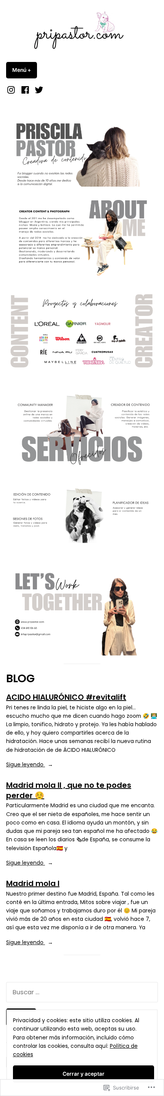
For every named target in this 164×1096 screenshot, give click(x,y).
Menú (24, 70)
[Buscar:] (82, 992)
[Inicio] (12, 90)
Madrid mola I (32, 883)
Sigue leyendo (25, 764)
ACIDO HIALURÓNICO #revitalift (66, 697)
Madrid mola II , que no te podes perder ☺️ (68, 790)
